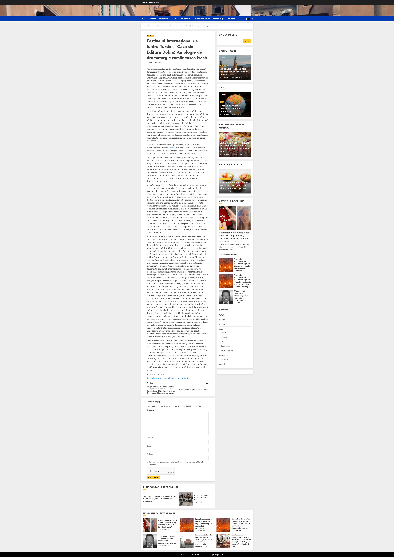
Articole (152, 19)
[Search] (252, 19)
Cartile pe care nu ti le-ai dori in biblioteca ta (233, 110)
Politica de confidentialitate (191, 555)
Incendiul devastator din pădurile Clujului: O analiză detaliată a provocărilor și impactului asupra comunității (242, 282)
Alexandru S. (225, 77)
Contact (231, 19)
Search (247, 41)
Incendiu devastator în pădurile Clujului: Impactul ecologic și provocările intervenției (242, 265)
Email (149, 446)
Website (150, 454)
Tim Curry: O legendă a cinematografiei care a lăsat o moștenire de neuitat (241, 297)
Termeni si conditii (176, 555)
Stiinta (223, 333)
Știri (222, 228)
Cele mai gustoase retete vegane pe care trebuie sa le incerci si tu (234, 185)
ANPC (215, 555)
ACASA (143, 19)
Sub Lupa (224, 359)
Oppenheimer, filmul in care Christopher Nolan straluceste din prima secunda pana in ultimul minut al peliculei (233, 146)
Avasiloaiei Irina (225, 241)
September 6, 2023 (236, 77)
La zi (174, 19)
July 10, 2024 (153, 62)
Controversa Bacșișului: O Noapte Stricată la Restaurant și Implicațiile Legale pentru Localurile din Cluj (241, 540)
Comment (151, 410)
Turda (171, 147)
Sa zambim (225, 346)
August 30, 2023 (236, 154)
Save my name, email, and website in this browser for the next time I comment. (176, 463)
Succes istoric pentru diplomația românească (167, 378)
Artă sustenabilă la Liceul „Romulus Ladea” (202, 497)
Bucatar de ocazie (202, 19)
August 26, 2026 (237, 241)
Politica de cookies (206, 555)
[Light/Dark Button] (248, 19)
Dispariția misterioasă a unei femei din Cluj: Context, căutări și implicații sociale (234, 235)
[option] (235, 67)
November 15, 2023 (236, 114)
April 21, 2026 (148, 501)
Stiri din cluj (164, 19)
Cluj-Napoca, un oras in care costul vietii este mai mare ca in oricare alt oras (234, 71)
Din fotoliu (185, 19)
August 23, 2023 (236, 191)
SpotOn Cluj (218, 19)
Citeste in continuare (228, 254)
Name (150, 438)
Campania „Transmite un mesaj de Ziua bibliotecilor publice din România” (159, 497)
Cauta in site (228, 34)
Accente (223, 105)
